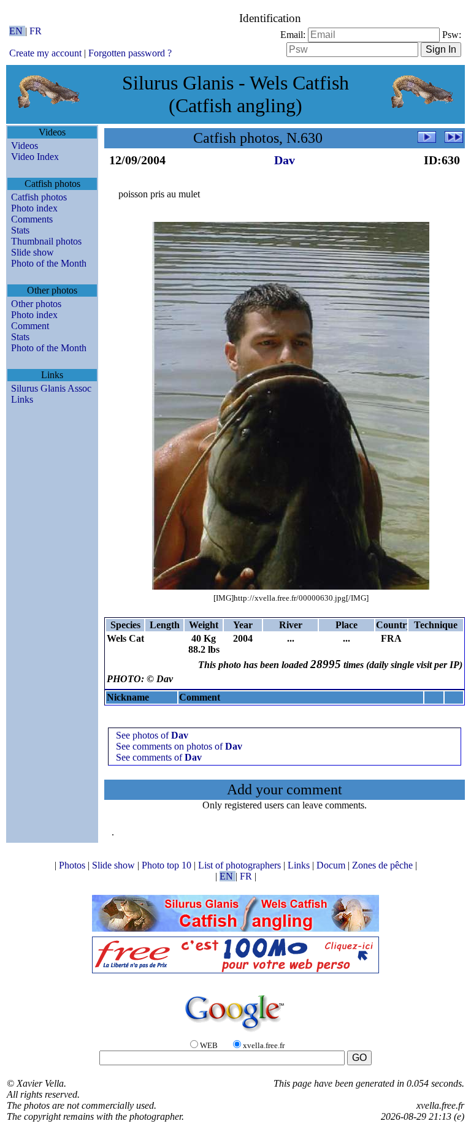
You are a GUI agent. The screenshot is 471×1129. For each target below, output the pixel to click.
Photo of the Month (48, 263)
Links (22, 399)
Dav (284, 160)
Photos (73, 865)
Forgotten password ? (130, 53)
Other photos (36, 303)
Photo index (34, 208)
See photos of (152, 735)
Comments (32, 219)
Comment (30, 326)
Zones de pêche (383, 865)
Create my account (45, 53)
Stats (20, 230)
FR (35, 31)
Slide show (32, 252)
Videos (24, 145)
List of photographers (240, 865)
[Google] (235, 1032)
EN (17, 31)
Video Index (35, 156)
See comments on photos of (179, 746)
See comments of (159, 757)
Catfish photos (39, 197)
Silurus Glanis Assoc (51, 388)
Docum (332, 865)
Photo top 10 (168, 865)
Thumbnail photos (46, 241)
